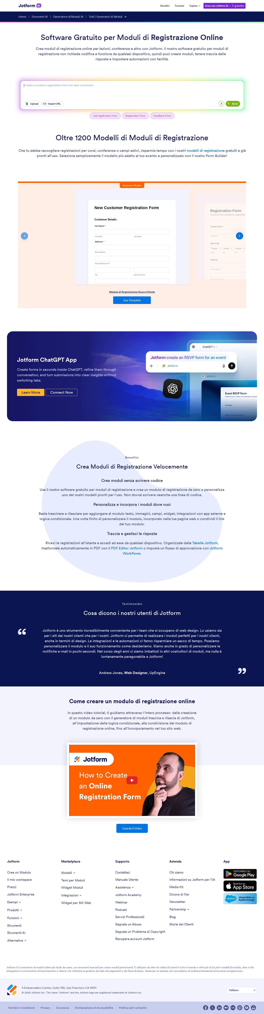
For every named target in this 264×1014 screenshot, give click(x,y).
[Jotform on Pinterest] (239, 1007)
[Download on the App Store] (240, 886)
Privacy (45, 1007)
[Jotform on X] (212, 1007)
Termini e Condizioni (21, 1007)
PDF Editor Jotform (127, 548)
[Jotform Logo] (29, 5)
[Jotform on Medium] (226, 1007)
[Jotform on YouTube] (246, 1007)
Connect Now (61, 392)
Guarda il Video (132, 828)
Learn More (30, 392)
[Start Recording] (221, 104)
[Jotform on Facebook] (205, 1007)
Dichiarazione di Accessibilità (94, 1007)
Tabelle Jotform (205, 543)
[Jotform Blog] (232, 1007)
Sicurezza (62, 1007)
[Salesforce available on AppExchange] (240, 898)
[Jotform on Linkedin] (219, 1007)
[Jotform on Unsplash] (253, 1007)
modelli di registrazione (206, 150)
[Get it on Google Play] (240, 874)
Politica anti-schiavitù (133, 1007)
